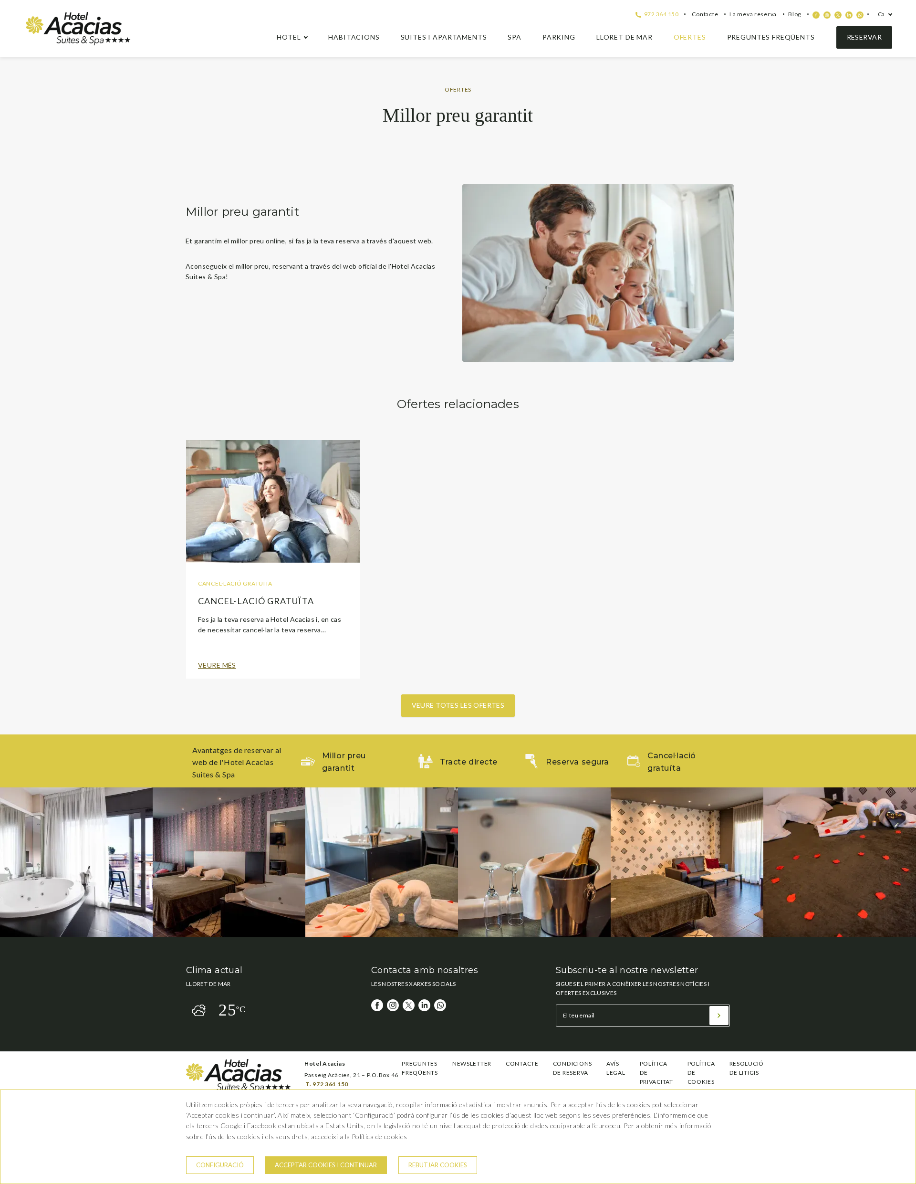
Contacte (705, 14)
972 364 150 (660, 14)
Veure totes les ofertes (458, 705)
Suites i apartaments (444, 37)
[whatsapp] (860, 15)
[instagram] (827, 15)
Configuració (220, 1165)
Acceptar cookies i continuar (326, 1165)
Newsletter (471, 1063)
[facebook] (816, 15)
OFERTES (458, 89)
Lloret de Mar (624, 37)
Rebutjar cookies (437, 1165)
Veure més (217, 665)
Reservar (864, 37)
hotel (289, 37)
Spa (514, 37)
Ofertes (690, 37)
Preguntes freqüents (771, 37)
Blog (794, 14)
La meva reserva (753, 14)
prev (14, 862)
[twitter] (838, 15)
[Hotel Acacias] (78, 43)
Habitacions (353, 37)
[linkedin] (849, 15)
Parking (558, 37)
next (901, 862)
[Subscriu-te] (719, 1015)
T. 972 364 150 (326, 1084)
